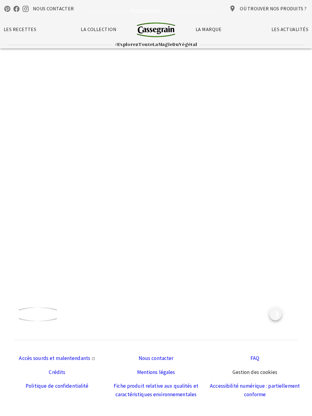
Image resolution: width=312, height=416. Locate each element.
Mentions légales (156, 372)
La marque (209, 29)
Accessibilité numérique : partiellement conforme (255, 390)
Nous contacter (156, 358)
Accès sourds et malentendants (55, 358)
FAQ (254, 358)
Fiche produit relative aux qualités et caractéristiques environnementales (156, 390)
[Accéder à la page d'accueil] (156, 29)
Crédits (57, 372)
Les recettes (20, 29)
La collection (98, 29)
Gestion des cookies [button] (254, 372)
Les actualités (289, 29)
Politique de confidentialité (57, 386)
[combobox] (151, 9)
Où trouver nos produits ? (273, 8)
